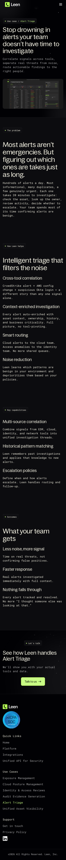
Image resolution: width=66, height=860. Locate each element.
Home (6, 742)
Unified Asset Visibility (23, 808)
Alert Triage (13, 802)
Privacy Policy (14, 832)
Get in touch (13, 826)
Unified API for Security (23, 760)
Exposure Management (19, 778)
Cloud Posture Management (23, 784)
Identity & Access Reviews (24, 790)
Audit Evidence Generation (24, 796)
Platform (9, 748)
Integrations (13, 754)
